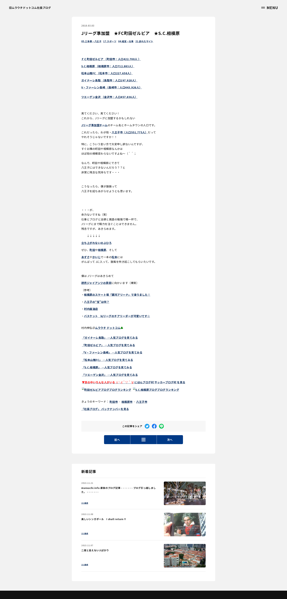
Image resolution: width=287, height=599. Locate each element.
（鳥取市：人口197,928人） (109, 80)
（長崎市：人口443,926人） (111, 87)
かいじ (96, 257)
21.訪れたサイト (144, 41)
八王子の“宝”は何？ (96, 302)
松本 (114, 257)
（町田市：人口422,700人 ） (111, 59)
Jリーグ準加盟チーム (94, 125)
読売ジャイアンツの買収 (96, 283)
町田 (92, 250)
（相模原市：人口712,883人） (107, 66)
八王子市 (141, 402)
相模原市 (127, 402)
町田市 (114, 402)
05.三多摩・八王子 (91, 41)
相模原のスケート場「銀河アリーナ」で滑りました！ (117, 295)
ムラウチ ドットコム (107, 328)
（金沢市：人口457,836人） (109, 97)
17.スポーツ (109, 41)
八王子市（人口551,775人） (130, 132)
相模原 (102, 250)
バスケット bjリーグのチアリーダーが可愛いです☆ (117, 316)
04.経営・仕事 (126, 41)
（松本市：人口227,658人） (107, 73)
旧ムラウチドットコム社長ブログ (30, 8)
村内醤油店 (91, 309)
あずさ (85, 257)
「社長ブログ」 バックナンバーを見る (105, 409)
